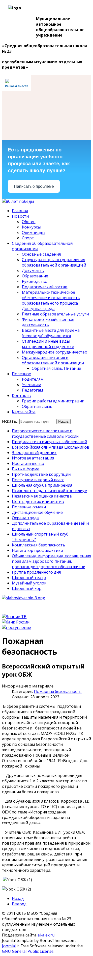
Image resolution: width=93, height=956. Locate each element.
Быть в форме (25, 469)
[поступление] (16, 627)
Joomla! (9, 946)
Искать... (10, 421)
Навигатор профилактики (37, 550)
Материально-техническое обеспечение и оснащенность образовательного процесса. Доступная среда (51, 300)
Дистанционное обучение (37, 512)
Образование (35, 276)
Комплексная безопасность (38, 545)
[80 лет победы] (18, 201)
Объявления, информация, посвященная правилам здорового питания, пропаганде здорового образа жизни (51, 561)
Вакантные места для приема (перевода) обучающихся (51, 333)
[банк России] (16, 622)
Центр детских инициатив (38, 501)
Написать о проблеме (34, 186)
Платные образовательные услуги (55, 314)
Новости (20, 216)
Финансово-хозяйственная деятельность (48, 322)
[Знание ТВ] (14, 616)
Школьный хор (26, 588)
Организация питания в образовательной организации (53, 360)
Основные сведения (41, 254)
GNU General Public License (28, 951)
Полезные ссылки (29, 507)
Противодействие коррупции (41, 474)
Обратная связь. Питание (56, 368)
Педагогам (32, 390)
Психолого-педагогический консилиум (49, 490)
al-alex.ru (46, 935)
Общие (28, 221)
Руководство (34, 281)
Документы (33, 270)
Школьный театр (29, 577)
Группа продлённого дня (36, 572)
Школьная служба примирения (42, 485)
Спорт (28, 238)
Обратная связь (37, 406)
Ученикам (31, 384)
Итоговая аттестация (33, 458)
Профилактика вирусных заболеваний (49, 441)
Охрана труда (25, 517)
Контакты (21, 395)
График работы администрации (53, 401)
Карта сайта (23, 412)
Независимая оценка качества (42, 496)
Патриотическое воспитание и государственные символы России (45, 433)
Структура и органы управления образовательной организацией (54, 262)
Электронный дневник (34, 452)
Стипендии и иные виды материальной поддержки (48, 343)
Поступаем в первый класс (38, 479)
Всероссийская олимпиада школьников (50, 447)
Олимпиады (33, 232)
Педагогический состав (44, 287)
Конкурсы (31, 227)
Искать (63, 421)
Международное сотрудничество (54, 352)
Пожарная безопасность (58, 691)
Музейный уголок (29, 583)
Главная (20, 210)
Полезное (21, 373)
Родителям (32, 379)
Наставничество (28, 463)
